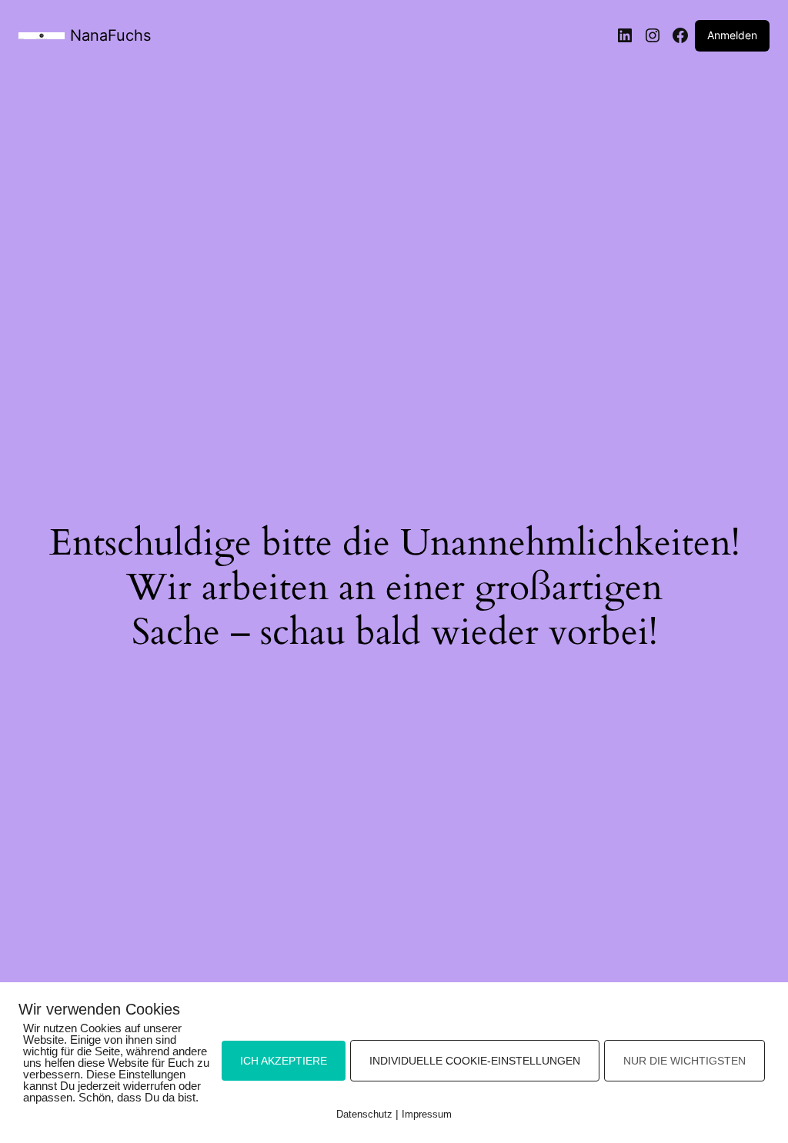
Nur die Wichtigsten (684, 1061)
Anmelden (732, 35)
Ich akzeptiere (283, 1061)
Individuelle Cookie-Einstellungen (474, 1061)
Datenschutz (364, 1114)
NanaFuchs (110, 35)
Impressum (427, 1114)
